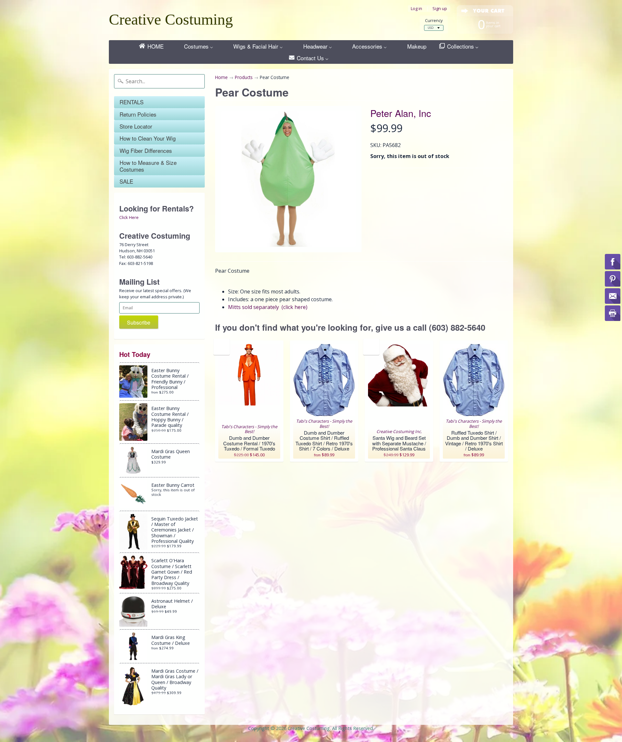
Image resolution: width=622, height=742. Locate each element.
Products (244, 77)
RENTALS (132, 102)
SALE (126, 181)
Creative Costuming (171, 19)
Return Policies (138, 114)
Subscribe (138, 322)
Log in (416, 8)
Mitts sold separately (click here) (267, 307)
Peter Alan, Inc (400, 113)
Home (221, 77)
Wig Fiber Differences (146, 150)
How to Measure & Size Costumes (148, 165)
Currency (434, 20)
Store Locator (136, 126)
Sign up (439, 8)
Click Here (129, 217)
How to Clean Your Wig (148, 138)
